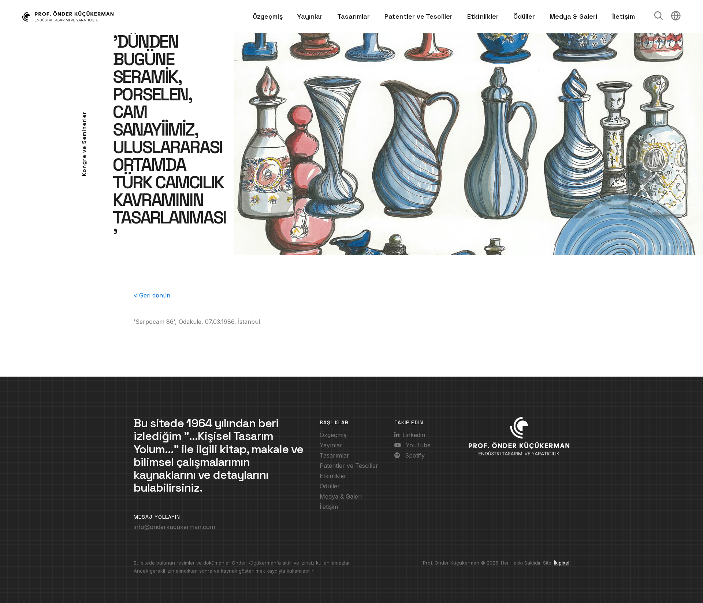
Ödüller (524, 16)
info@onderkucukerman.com (174, 526)
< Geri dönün (152, 295)
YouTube (417, 445)
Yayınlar (310, 16)
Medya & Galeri (574, 16)
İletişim (623, 16)
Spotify (414, 455)
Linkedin (413, 435)
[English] (676, 17)
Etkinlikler (483, 16)
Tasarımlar (353, 16)
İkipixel (561, 563)
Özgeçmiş (268, 16)
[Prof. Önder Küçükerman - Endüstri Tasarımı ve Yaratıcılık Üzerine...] (75, 16)
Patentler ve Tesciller (418, 16)
